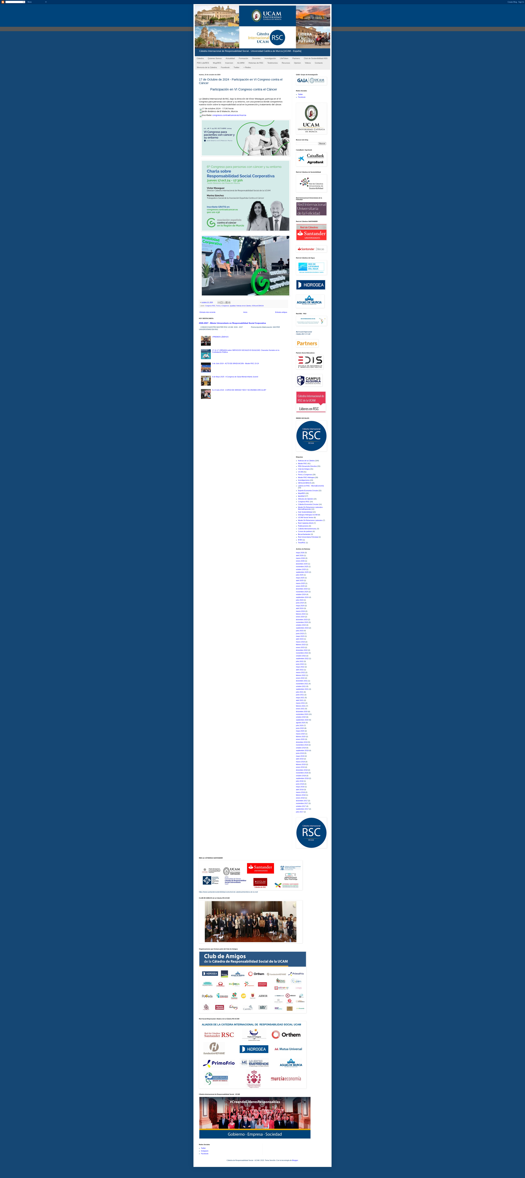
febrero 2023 (301, 645)
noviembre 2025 (302, 567)
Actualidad (230, 58)
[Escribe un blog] (221, 302)
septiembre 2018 (302, 778)
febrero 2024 (301, 614)
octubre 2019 (301, 748)
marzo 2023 (300, 642)
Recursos (286, 63)
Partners (296, 58)
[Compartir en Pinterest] (229, 302)
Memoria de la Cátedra (207, 67)
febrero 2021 (301, 706)
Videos (308, 63)
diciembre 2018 (302, 770)
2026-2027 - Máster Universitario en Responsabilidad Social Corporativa (232, 323)
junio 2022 (300, 664)
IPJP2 (300, 540)
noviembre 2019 (302, 745)
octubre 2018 (301, 776)
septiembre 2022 (302, 659)
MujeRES (217, 63)
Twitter (236, 67)
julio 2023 (299, 631)
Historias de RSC (256, 63)
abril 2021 (300, 700)
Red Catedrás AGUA (305, 523)
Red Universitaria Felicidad (308, 537)
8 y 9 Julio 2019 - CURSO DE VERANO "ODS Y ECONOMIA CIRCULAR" (239, 390)
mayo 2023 (300, 636)
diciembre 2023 (302, 620)
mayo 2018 (300, 787)
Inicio (245, 312)
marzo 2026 (300, 558)
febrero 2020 (301, 737)
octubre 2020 (301, 717)
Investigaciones (304, 480)
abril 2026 (300, 555)
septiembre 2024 (302, 597)
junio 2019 (300, 753)
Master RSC (302, 464)
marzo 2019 (300, 762)
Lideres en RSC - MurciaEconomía (311, 486)
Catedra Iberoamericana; (307, 529)
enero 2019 (300, 767)
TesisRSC (301, 543)
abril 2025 (300, 580)
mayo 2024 (300, 606)
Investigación (270, 58)
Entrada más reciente (207, 312)
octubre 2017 (301, 806)
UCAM (300, 472)
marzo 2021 (300, 703)
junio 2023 (300, 634)
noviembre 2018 (302, 773)
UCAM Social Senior (305, 517)
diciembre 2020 (302, 712)
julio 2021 (299, 692)
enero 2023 (300, 647)
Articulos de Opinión (305, 499)
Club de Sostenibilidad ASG (316, 58)
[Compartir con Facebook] (226, 302)
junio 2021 (300, 695)
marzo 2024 (300, 611)
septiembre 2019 (302, 750)
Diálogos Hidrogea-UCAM (308, 515)
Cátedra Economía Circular (308, 504)
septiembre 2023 (302, 628)
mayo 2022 (300, 667)
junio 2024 (300, 603)
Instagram (204, 1151)
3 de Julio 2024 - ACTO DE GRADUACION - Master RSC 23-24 (235, 363)
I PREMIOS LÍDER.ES (220, 337)
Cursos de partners (305, 531)
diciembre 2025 (302, 564)
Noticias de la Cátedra (243, 306)
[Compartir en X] (224, 302)
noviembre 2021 (302, 684)
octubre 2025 (301, 569)
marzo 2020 (300, 734)
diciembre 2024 (302, 589)
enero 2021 (300, 709)
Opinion (297, 63)
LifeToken (284, 58)
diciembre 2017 (302, 801)
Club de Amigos (304, 469)
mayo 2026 (300, 553)
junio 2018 (300, 784)
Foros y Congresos (222, 306)
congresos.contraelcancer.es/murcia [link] (229, 115)
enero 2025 (300, 586)
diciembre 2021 (302, 681)
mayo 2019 (300, 756)
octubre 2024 (301, 594)
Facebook (225, 67)
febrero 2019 (301, 764)
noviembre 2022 (302, 653)
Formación (243, 58)
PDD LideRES (203, 63)
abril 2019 (300, 759)
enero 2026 (300, 561)
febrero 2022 (301, 675)
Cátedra (200, 58)
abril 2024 (300, 608)
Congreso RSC (210, 306)
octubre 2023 (301, 625)
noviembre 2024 (302, 592)
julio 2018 (299, 781)
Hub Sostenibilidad (305, 512)
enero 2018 (300, 798)
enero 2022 (300, 678)
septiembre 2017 (302, 809)
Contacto (319, 63)
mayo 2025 (300, 578)
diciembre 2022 (302, 650)
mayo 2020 (300, 731)
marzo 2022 (300, 672)
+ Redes (247, 67)
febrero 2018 (301, 795)
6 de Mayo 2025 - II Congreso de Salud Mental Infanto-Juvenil (235, 377)
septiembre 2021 (302, 689)
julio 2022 (299, 661)
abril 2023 (300, 639)
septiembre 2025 (302, 572)
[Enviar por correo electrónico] (219, 302)
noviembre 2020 (302, 714)
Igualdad (233, 306)
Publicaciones (303, 526)
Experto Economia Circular (308, 491)
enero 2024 (300, 617)
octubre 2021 (301, 686)
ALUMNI (240, 63)
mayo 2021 (300, 698)
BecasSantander (304, 534)
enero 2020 (300, 739)
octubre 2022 (301, 656)
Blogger (295, 1160)
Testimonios (272, 63)
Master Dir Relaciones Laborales (310, 520)
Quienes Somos (215, 58)
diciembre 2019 (302, 742)
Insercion (229, 63)
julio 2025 (299, 575)
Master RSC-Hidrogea (306, 477)
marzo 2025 (300, 583)
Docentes (256, 58)
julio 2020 (299, 725)
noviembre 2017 (302, 803)
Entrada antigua (281, 312)
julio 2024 (299, 600)
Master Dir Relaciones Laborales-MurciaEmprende (310, 508)
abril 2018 (300, 790)
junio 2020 (300, 728)
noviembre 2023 (302, 622)
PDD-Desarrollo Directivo (307, 466)
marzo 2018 (300, 792)
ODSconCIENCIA (258, 306)
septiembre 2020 (302, 720)
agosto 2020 (300, 723)
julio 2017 (299, 812)
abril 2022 (300, 670)
